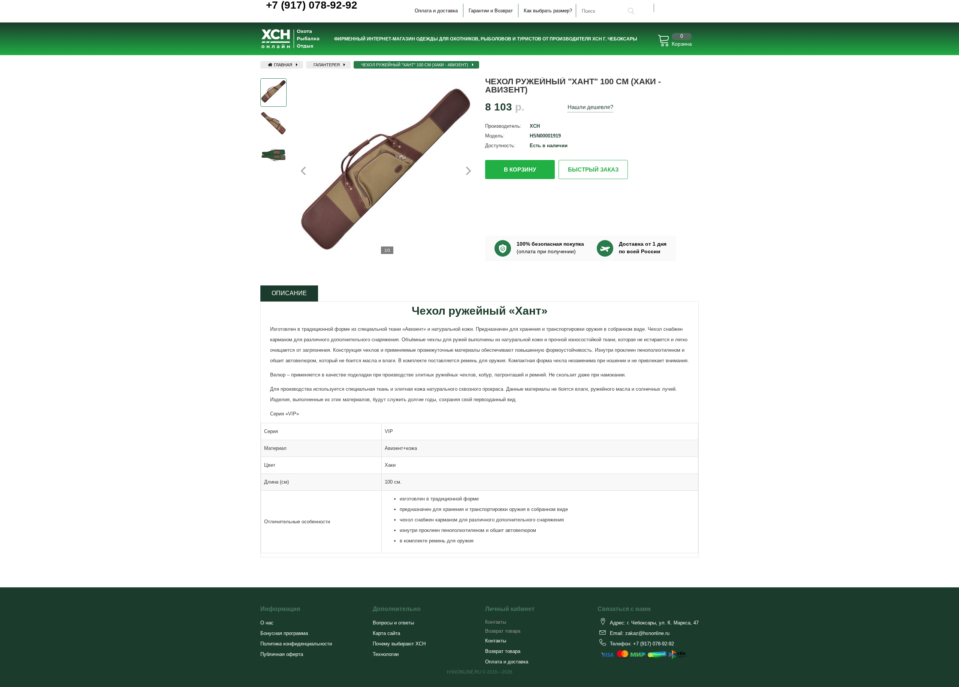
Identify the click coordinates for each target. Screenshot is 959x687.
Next (464, 170)
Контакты (495, 622)
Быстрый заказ (593, 169)
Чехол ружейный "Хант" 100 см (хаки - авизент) (414, 65)
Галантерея (327, 65)
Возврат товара (502, 631)
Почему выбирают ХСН (399, 644)
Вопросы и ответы (393, 623)
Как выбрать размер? (548, 10)
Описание (289, 293)
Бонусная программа (284, 633)
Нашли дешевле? (590, 107)
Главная (282, 65)
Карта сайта (386, 633)
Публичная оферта (281, 654)
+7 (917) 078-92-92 (653, 644)
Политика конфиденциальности (296, 644)
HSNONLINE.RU (464, 672)
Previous (307, 170)
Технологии (386, 654)
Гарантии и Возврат (491, 10)
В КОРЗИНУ (520, 169)
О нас (266, 623)
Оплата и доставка (436, 10)
